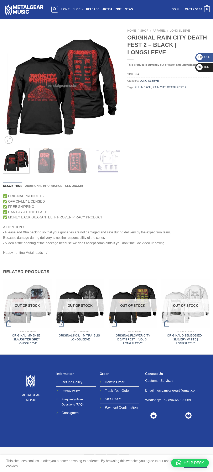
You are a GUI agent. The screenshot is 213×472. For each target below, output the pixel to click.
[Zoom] (9, 140)
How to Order (114, 382)
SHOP (76, 9)
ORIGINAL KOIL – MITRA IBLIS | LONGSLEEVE (80, 337)
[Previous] (11, 86)
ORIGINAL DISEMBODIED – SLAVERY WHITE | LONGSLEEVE (185, 339)
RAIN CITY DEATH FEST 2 (169, 87)
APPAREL (159, 30)
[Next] (113, 86)
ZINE (118, 9)
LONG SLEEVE (180, 30)
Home (131, 30)
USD (203, 57)
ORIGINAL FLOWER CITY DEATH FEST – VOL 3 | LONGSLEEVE (133, 339)
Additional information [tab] (43, 185)
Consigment (70, 413)
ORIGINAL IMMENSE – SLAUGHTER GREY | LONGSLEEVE (27, 339)
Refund (67, 382)
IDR (203, 67)
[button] (190, 463)
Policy (77, 382)
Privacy (66, 390)
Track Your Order (117, 390)
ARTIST (107, 9)
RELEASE (92, 9)
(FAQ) (80, 404)
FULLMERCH (143, 87)
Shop (144, 30)
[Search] (54, 9)
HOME (65, 9)
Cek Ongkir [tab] (74, 185)
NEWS (129, 9)
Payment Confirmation (121, 407)
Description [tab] (12, 185)
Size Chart (112, 399)
